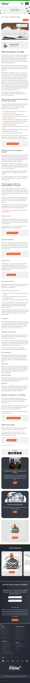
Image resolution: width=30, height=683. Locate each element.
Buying (26, 20)
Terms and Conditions (21, 676)
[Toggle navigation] (27, 3)
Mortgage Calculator (6, 649)
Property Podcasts (5, 637)
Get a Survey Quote (11, 233)
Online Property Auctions (13, 418)
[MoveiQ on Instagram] (8, 661)
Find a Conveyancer (19, 636)
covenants (25, 129)
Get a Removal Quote (20, 633)
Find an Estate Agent (6, 642)
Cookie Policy (18, 649)
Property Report (11, 440)
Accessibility (13, 676)
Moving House (5, 633)
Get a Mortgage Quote (20, 629)
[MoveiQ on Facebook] (22, 661)
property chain (23, 72)
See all (14, 537)
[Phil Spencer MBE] (5, 45)
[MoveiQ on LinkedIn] (27, 661)
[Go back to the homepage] (5, 3)
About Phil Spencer (19, 645)
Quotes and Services (20, 626)
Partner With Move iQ (20, 646)
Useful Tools (4, 641)
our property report (16, 433)
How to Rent (4, 629)
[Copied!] (18, 453)
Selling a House (5, 630)
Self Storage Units (19, 634)
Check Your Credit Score (7, 650)
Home (2, 17)
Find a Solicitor (10, 274)
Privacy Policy (7, 676)
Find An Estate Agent (12, 143)
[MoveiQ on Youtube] (3, 661)
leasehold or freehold (9, 113)
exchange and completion (9, 124)
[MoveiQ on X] (13, 661)
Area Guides (4, 634)
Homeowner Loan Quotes (21, 639)
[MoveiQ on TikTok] (17, 661)
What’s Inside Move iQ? (20, 643)
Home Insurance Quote (20, 632)
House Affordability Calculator (8, 653)
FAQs (17, 648)
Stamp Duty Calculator (6, 643)
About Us (18, 642)
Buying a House (5, 627)
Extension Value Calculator (7, 652)
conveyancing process (9, 210)
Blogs (3, 636)
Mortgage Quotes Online (13, 254)
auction (19, 398)
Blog (7, 17)
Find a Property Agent (6, 645)
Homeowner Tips (5, 632)
